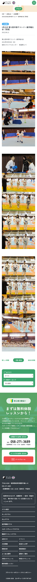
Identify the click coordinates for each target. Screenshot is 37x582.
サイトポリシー (26, 572)
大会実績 (16, 14)
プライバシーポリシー (13, 572)
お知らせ (9, 14)
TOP (3, 14)
